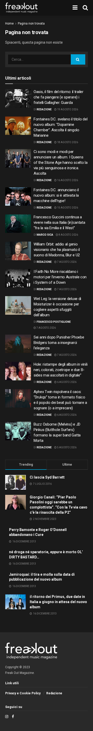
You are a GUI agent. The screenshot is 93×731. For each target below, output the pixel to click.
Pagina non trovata (31, 23)
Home (9, 23)
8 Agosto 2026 (68, 234)
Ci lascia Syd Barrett (47, 477)
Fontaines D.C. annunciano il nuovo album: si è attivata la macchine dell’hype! (56, 195)
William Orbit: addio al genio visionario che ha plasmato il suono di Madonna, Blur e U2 (57, 249)
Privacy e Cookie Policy (23, 693)
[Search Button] (78, 59)
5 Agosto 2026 (66, 447)
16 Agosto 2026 (67, 180)
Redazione (44, 109)
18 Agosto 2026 (67, 142)
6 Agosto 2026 (66, 382)
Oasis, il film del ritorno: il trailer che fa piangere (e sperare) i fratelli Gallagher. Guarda (58, 97)
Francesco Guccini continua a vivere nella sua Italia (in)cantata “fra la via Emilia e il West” (59, 222)
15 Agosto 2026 (67, 207)
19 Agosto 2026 (67, 109)
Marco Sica (45, 234)
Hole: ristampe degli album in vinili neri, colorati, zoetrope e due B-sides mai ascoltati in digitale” (60, 370)
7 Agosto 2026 (66, 261)
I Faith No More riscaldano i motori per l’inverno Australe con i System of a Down (60, 277)
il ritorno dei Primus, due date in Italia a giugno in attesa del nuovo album (58, 602)
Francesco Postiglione (54, 321)
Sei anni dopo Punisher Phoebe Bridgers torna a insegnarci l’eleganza (59, 342)
